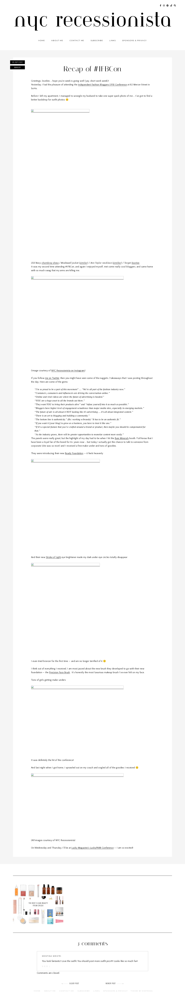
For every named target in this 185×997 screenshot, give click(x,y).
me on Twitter (52, 378)
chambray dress (50, 263)
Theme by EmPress (142, 991)
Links (112, 40)
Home (41, 40)
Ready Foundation (74, 453)
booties (135, 263)
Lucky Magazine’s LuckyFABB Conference (92, 848)
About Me (57, 40)
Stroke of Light (53, 557)
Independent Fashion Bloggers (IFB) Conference (102, 84)
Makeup (17, 67)
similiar (117, 263)
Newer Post (111, 983)
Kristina (47, 956)
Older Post (74, 983)
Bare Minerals (122, 438)
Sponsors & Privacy (134, 40)
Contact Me (77, 40)
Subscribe (97, 40)
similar (83, 263)
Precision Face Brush (59, 672)
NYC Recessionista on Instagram (68, 370)
